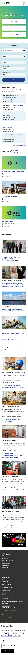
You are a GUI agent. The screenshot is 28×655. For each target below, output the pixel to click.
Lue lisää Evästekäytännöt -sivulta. (11, 636)
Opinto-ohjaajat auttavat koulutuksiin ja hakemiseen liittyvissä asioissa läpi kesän (13, 309)
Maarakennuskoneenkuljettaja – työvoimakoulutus (10, 126)
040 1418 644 (5, 607)
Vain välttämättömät (9, 646)
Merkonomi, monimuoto (17, 105)
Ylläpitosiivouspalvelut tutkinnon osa (12, 114)
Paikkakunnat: (5, 66)
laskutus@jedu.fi (6, 606)
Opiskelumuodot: (6, 72)
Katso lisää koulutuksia (18, 145)
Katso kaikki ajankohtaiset (8, 339)
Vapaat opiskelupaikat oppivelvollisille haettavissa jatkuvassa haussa (13, 334)
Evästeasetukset (9, 641)
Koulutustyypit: (6, 54)
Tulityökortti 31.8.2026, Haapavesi (12, 136)
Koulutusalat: (5, 60)
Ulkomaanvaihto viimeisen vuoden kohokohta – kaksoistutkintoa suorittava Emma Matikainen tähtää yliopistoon (13, 284)
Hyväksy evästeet (8, 651)
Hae (14, 79)
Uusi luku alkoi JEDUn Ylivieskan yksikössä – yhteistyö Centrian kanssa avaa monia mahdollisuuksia (13, 258)
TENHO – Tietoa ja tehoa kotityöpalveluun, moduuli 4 (13, 96)
